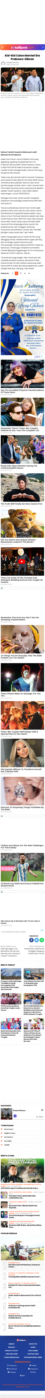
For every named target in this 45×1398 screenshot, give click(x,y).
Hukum (3, 1184)
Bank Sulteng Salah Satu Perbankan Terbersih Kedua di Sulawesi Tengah (11, 1034)
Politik (38, 1184)
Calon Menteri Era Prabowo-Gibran (13, 932)
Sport (25, 1202)
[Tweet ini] (36, 940)
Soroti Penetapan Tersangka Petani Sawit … (24, 1216)
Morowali (19, 1184)
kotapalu (8, 1137)
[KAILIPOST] (22, 47)
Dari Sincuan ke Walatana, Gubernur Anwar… (24, 1266)
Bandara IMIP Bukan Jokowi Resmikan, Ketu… (25, 1226)
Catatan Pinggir (15, 1192)
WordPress (13, 1369)
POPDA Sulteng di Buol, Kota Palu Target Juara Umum (10, 1008)
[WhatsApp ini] (41, 940)
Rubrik (3, 1186)
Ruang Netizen (33, 1212)
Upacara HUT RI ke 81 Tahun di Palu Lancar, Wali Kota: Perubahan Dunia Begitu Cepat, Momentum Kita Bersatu (32, 1036)
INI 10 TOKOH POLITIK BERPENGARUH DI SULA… (24, 1327)
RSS (23, 1376)
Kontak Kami (33, 1354)
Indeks (11, 1344)
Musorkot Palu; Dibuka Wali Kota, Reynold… (23, 1207)
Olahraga (12, 1202)
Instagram (34, 1369)
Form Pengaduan (11, 1357)
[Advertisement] (22, 22)
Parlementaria (29, 1184)
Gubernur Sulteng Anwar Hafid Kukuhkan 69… (21, 1307)
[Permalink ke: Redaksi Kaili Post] (3, 63)
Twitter (34, 1365)
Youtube (13, 1372)
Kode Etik (33, 1344)
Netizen (20, 1221)
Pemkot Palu (9, 1133)
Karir (33, 1347)
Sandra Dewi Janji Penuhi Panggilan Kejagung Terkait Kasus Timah (34, 950)
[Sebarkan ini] (31, 940)
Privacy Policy (11, 1351)
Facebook (13, 1365)
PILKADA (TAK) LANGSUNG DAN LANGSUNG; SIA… (22, 1197)
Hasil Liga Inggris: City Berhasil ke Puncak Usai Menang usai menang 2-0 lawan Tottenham (11, 951)
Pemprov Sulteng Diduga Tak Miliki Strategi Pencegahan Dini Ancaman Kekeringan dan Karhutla (11, 985)
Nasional (11, 1275)
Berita (10, 1283)
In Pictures (11, 1184)
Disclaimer (33, 1351)
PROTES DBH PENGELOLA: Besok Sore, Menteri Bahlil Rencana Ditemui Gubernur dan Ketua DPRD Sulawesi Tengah (33, 1010)
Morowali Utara (21, 1212)
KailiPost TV (12, 1273)
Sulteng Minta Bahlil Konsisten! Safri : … (25, 1277)
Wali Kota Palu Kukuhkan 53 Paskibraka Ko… (20, 1317)
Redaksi (11, 1347)
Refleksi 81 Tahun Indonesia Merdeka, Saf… (24, 1286)
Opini (24, 1192)
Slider (7, 1145)
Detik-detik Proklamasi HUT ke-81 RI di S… (24, 1296)
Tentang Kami (11, 1354)
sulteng (8, 1141)
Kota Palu (8, 1129)
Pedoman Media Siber (33, 1357)
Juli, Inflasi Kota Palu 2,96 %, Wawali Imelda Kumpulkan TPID (34, 983)
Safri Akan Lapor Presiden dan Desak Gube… (20, 1188)
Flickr (34, 1372)
